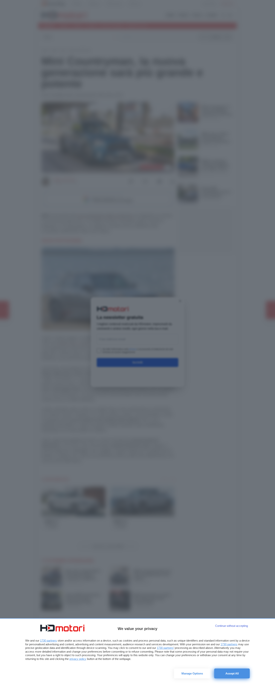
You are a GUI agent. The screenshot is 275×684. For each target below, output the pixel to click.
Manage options (192, 673)
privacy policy (77, 658)
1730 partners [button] (48, 640)
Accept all (232, 673)
